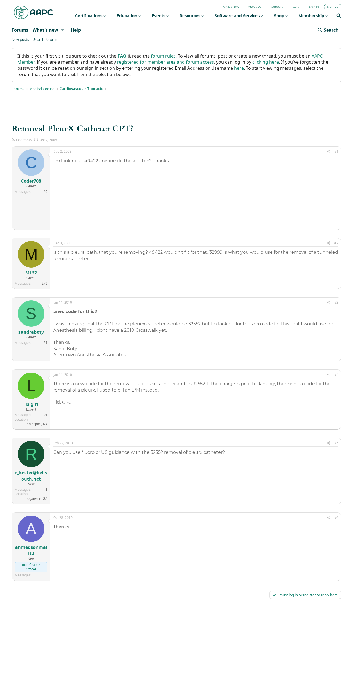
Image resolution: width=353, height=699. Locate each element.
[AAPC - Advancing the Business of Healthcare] (33, 12)
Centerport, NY (36, 424)
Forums (20, 30)
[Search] (338, 16)
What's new (45, 30)
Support (277, 7)
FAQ (122, 56)
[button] (63, 30)
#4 (336, 374)
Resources (190, 15)
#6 (336, 517)
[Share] (328, 152)
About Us (254, 7)
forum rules (163, 56)
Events (159, 15)
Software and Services (238, 15)
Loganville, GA (36, 498)
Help (76, 30)
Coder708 (24, 139)
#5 (336, 443)
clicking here (265, 62)
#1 (336, 151)
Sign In (314, 7)
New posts (20, 39)
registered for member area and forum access (165, 62)
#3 (336, 302)
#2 (336, 243)
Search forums (45, 39)
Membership (312, 15)
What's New (230, 7)
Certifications (89, 15)
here (239, 68)
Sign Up (332, 7)
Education (127, 15)
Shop (279, 15)
